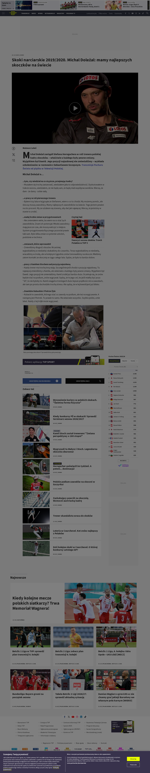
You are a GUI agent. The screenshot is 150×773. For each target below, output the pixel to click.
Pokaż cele (133, 765)
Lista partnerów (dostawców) (76, 763)
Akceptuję (133, 759)
